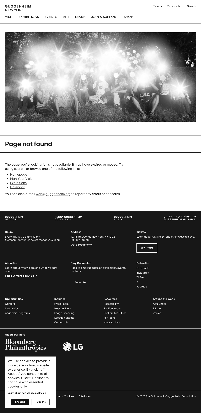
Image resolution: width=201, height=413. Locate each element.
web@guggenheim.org (53, 194)
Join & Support (104, 17)
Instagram (142, 272)
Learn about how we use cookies (26, 393)
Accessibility (111, 303)
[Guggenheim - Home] (18, 8)
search (19, 169)
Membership (174, 6)
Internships (12, 308)
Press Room (61, 303)
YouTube (141, 286)
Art (66, 17)
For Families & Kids (115, 313)
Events (51, 17)
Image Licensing (64, 313)
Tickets (157, 6)
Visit (9, 17)
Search (191, 6)
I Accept (20, 401)
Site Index (85, 396)
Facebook (142, 268)
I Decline (41, 401)
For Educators (112, 308)
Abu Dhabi (159, 303)
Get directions (80, 244)
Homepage (18, 174)
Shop (128, 17)
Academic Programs (17, 313)
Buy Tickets (147, 247)
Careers (10, 303)
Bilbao (157, 308)
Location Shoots (64, 317)
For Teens (109, 317)
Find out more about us (19, 275)
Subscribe (80, 282)
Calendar (17, 187)
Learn (80, 17)
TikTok (140, 277)
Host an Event (62, 308)
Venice (157, 313)
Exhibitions (29, 17)
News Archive (112, 322)
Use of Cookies (65, 396)
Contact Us (61, 322)
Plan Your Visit (21, 179)
